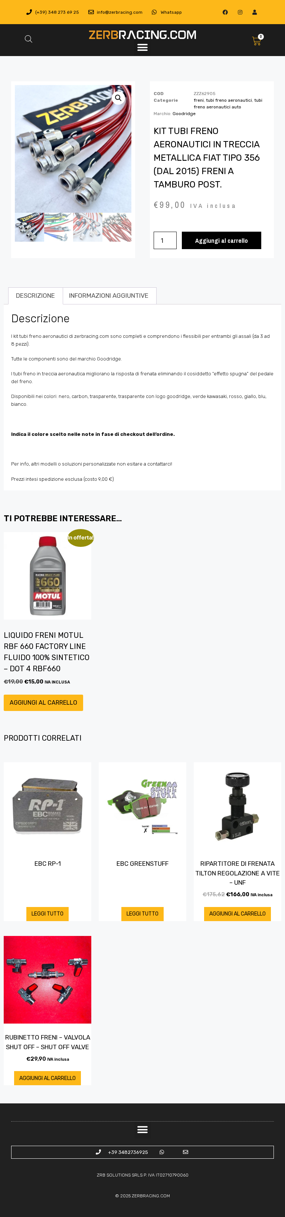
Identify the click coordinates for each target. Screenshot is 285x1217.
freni (199, 100)
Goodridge (184, 113)
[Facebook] (225, 12)
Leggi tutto (47, 914)
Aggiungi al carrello (221, 240)
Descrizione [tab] (35, 295)
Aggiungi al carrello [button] (43, 702)
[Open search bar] (28, 39)
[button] (142, 47)
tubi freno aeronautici (229, 100)
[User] (254, 12)
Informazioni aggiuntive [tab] (108, 295)
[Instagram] (240, 12)
